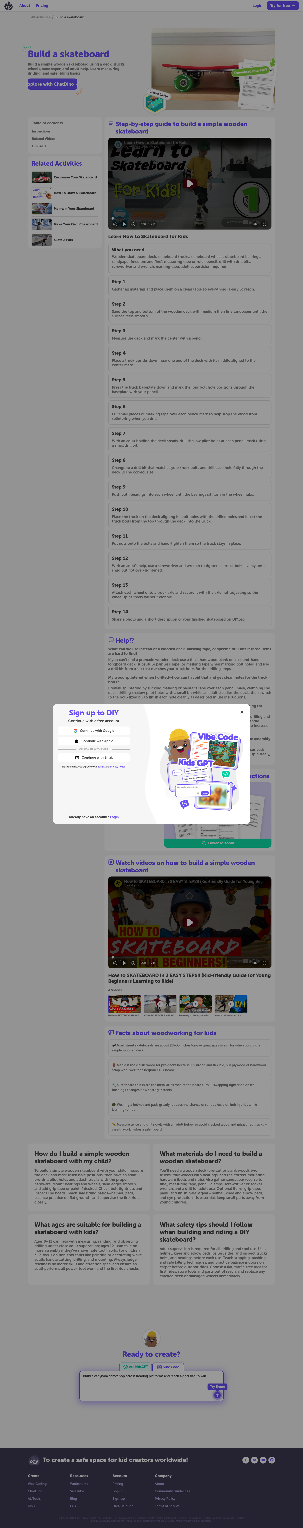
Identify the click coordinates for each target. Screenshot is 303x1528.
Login (114, 817)
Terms (101, 766)
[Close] (242, 712)
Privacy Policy (117, 766)
